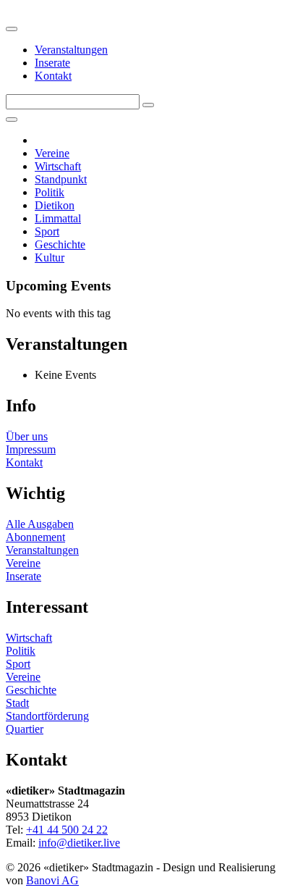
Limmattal (58, 218)
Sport (47, 231)
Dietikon (54, 205)
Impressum (31, 449)
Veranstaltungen (71, 49)
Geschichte (60, 244)
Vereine (52, 153)
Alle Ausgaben (40, 524)
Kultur (49, 257)
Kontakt (53, 76)
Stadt (17, 703)
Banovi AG (52, 880)
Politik (49, 192)
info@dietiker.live (79, 843)
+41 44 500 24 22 (67, 829)
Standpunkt (61, 179)
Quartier (24, 729)
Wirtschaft (58, 166)
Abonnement (35, 537)
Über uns (27, 436)
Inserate (52, 62)
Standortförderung (47, 716)
